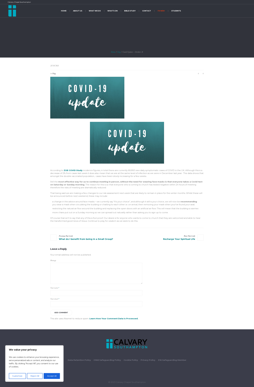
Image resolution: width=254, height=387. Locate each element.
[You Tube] (242, 2)
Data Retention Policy (79, 360)
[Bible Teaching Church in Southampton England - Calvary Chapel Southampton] (127, 344)
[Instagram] (245, 2)
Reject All (34, 376)
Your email (54, 299)
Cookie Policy (131, 360)
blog (119, 52)
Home (113, 52)
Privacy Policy (148, 360)
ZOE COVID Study (73, 170)
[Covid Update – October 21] (87, 97)
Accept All (51, 376)
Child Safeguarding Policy (107, 360)
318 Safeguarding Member (172, 360)
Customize (17, 376)
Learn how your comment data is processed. (113, 318)
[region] (34, 363)
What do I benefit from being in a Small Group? (86, 239)
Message (53, 260)
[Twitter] (239, 2)
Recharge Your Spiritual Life (179, 239)
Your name (54, 288)
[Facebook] (236, 2)
